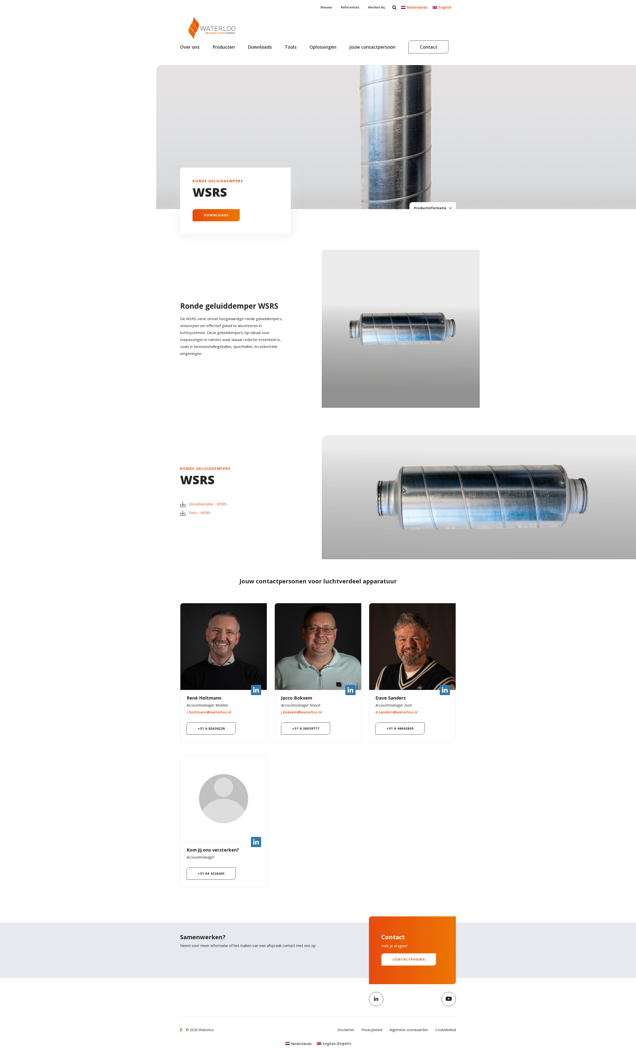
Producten (223, 47)
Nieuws (326, 7)
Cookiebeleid (445, 1029)
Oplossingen (323, 47)
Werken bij (376, 7)
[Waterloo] (211, 28)
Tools (291, 47)
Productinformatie (430, 208)
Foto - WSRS (199, 512)
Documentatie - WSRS (208, 503)
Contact (428, 47)
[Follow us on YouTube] (448, 999)
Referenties (350, 7)
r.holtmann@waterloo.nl (209, 712)
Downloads (260, 47)
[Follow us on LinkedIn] (376, 999)
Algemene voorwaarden (409, 1029)
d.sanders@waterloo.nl (396, 712)
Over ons (189, 47)
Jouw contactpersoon (372, 47)
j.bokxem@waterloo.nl (301, 712)
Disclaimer (345, 1029)
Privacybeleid (371, 1029)
